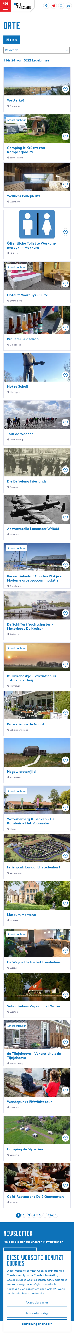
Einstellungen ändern (37, 1324)
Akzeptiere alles (37, 1302)
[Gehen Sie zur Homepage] (22, 6)
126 (50, 1215)
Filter (13, 40)
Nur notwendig (37, 1313)
